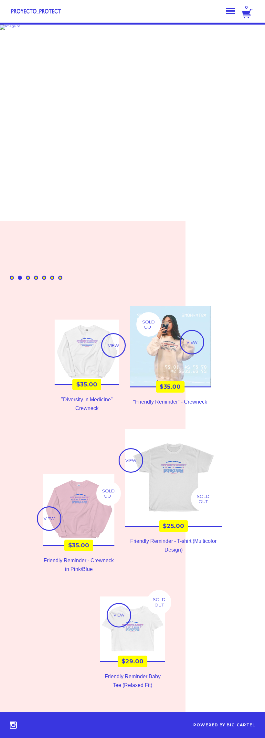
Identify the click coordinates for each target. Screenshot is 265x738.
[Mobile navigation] (231, 11)
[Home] (35, 11)
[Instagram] (13, 725)
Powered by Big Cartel (224, 724)
